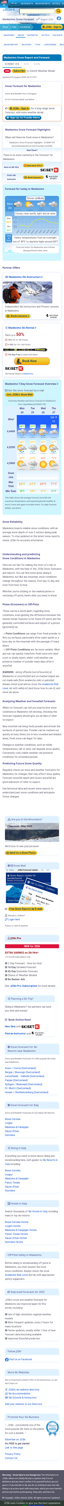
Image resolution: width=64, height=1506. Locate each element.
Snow (5, 27)
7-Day (37, 44)
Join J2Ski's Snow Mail (19, 394)
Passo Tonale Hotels (16, 1234)
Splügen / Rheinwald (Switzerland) (23, 1084)
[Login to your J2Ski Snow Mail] (31, 886)
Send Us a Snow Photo (22, 852)
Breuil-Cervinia (12, 1119)
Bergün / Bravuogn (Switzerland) (22, 1072)
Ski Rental (32, 35)
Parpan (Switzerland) (16, 1080)
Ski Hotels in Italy (37, 1211)
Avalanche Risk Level (16, 1274)
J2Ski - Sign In (53, 26)
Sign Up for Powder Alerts (24, 117)
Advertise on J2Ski (15, 1439)
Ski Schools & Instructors (22, 1397)
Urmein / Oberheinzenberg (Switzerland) (26, 1092)
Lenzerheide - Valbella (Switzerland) (24, 1076)
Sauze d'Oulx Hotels (16, 1238)
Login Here (13, 919)
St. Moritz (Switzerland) (18, 1088)
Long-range (49, 44)
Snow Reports (42, 3)
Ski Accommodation (19, 1393)
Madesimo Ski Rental (21, 327)
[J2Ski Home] (8, 10)
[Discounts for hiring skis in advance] (30, 1026)
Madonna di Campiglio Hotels (21, 1230)
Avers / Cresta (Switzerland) (20, 1068)
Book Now (29, 361)
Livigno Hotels (13, 1226)
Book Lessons (34, 177)
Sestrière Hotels (14, 1242)
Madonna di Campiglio (17, 1127)
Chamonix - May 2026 (19, 826)
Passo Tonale (12, 1182)
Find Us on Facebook (20, 1359)
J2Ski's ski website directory (23, 1389)
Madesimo (8, 35)
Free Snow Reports (25, 908)
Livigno (9, 1123)
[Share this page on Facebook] (59, 19)
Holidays (57, 35)
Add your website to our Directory (23, 1404)
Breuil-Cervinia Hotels (16, 1222)
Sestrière (10, 1135)
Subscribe (19, 70)
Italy (14, 27)
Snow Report (10, 44)
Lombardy (25, 27)
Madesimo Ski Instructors (24, 277)
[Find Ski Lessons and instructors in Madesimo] (27, 292)
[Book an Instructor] (38, 1033)
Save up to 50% (33, 165)
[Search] (58, 10)
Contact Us (11, 1458)
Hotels (45, 35)
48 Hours (26, 44)
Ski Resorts (27, 3)
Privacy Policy (13, 1454)
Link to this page (14, 1447)
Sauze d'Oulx (12, 1131)
